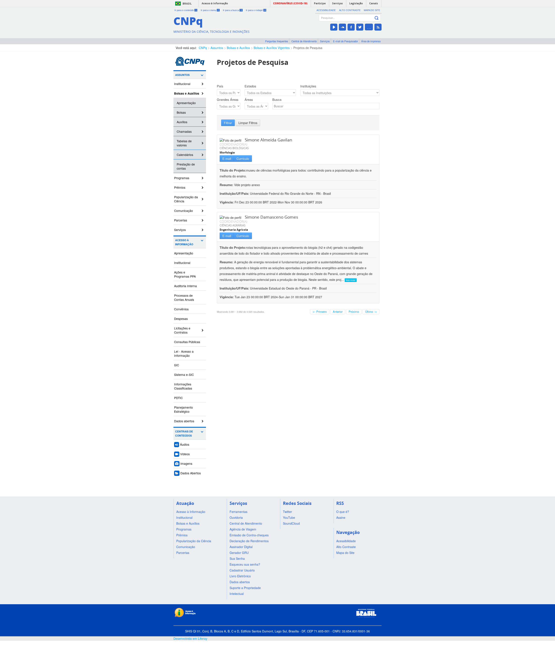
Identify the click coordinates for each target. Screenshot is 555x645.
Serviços (325, 41)
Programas (181, 178)
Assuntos (217, 48)
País (220, 86)
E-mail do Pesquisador (345, 41)
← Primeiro (320, 311)
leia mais (350, 280)
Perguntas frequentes (276, 41)
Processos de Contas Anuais (184, 297)
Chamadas (184, 131)
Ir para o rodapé (256, 10)
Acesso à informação (215, 3)
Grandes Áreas (227, 99)
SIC (176, 365)
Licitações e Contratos (182, 330)
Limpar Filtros (247, 123)
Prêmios (179, 187)
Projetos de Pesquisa (307, 48)
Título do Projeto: (233, 170)
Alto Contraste (350, 10)
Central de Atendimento (304, 41)
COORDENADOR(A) (233, 144)
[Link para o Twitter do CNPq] (359, 27)
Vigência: (227, 202)
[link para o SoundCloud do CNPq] (342, 27)
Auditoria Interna (185, 286)
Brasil (187, 3)
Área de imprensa (370, 41)
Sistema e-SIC (184, 374)
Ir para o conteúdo (186, 10)
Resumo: (226, 184)
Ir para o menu (210, 10)
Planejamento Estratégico (183, 409)
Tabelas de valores (184, 143)
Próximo (354, 311)
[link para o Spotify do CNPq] (369, 27)
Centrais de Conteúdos (184, 433)
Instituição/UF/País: (235, 193)
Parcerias (180, 220)
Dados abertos (184, 421)
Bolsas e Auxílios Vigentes (272, 48)
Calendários (185, 154)
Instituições (308, 86)
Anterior (338, 311)
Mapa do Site (372, 10)
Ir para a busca (232, 10)
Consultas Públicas (187, 342)
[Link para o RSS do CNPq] (378, 27)
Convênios (181, 309)
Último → (371, 311)
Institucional (182, 84)
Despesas (181, 318)
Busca (276, 99)
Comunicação (183, 210)
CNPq (203, 48)
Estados (250, 86)
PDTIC (178, 398)
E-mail (226, 158)
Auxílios (182, 122)
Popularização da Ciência (186, 199)
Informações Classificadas (183, 386)
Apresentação (186, 103)
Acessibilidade (326, 10)
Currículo (243, 158)
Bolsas (181, 112)
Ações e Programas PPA (185, 274)
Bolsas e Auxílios (238, 48)
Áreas (249, 99)
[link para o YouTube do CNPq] (333, 27)
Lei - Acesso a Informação (184, 353)
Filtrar (228, 123)
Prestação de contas (186, 166)
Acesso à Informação (184, 242)
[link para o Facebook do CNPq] (351, 27)
